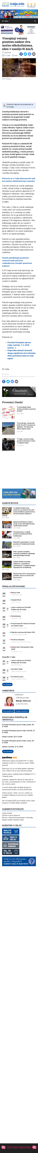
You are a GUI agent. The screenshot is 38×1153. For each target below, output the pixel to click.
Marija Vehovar (23, 701)
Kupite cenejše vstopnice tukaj (13, 820)
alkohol (6, 376)
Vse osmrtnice (8, 711)
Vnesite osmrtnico (22, 711)
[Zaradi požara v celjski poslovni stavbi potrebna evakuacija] (7, 534)
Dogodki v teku (8, 657)
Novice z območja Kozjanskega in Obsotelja (17, 817)
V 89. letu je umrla (22, 698)
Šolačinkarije (16, 616)
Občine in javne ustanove (11, 815)
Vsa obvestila (7, 751)
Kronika (6, 374)
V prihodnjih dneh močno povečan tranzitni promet (26, 409)
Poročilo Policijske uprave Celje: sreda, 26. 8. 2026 (18, 741)
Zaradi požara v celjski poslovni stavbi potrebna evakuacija (22, 534)
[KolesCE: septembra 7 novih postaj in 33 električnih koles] (7, 544)
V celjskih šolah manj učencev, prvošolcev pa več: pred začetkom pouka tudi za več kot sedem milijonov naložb (18, 511)
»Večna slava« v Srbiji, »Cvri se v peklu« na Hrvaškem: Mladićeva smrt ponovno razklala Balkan (17, 795)
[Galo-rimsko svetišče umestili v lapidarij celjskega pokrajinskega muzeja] (7, 554)
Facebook (21, 54)
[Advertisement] (19, 91)
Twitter (25, 54)
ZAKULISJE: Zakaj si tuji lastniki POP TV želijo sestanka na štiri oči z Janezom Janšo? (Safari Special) (18, 763)
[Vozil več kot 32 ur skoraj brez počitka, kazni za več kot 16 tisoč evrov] (7, 576)
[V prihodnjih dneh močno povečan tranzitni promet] (8, 418)
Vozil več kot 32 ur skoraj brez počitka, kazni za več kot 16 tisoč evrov (24, 575)
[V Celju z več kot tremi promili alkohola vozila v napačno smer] (8, 450)
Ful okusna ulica (17, 676)
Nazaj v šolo (15, 592)
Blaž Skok (8, 52)
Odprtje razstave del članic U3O (23, 632)
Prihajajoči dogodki (13, 586)
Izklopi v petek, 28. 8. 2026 (12, 737)
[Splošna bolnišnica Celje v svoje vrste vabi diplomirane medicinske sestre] (7, 524)
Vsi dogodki (7, 684)
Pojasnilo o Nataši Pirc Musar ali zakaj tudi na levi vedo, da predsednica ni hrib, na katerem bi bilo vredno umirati (19, 782)
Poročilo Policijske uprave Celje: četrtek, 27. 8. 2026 (18, 731)
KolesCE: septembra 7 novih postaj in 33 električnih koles (24, 543)
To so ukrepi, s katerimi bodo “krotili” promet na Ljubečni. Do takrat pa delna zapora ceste (26, 426)
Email (33, 54)
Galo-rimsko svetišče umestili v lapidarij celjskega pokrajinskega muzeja (24, 553)
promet (26, 376)
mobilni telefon (14, 376)
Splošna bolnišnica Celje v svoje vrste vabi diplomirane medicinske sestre (24, 524)
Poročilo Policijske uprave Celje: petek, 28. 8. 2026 (18, 725)
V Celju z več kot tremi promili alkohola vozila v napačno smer (26, 441)
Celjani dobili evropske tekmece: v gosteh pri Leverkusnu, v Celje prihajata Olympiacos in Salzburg (24, 564)
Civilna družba (7, 813)
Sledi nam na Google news (29, 54)
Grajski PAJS (16, 600)
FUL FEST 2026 (16, 669)
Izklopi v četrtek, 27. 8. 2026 (12, 747)
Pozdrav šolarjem (17, 639)
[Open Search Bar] (35, 21)
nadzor (21, 376)
